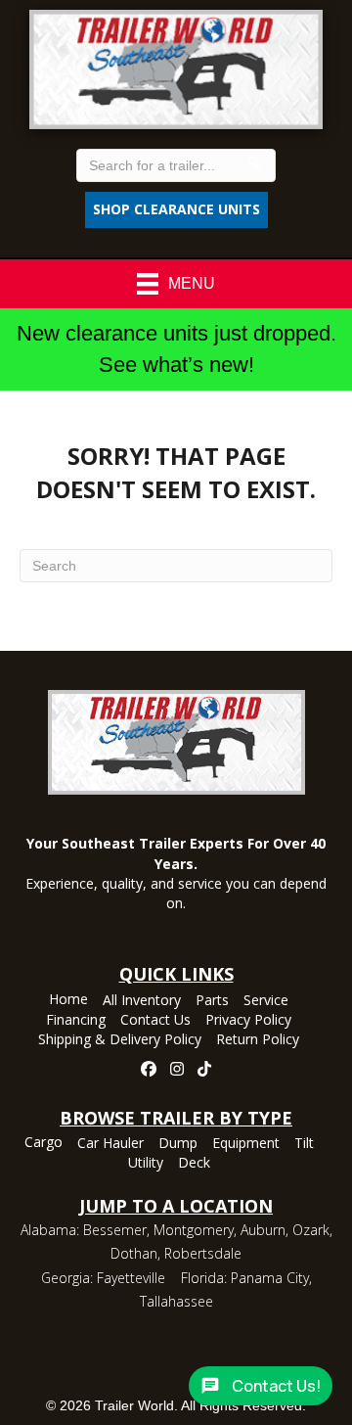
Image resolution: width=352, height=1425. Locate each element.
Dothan (133, 1253)
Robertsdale (203, 1253)
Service (265, 1001)
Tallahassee (176, 1301)
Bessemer (115, 1229)
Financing (76, 1021)
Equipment (246, 1144)
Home (68, 1000)
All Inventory (142, 1001)
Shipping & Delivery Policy (119, 1040)
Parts (212, 1001)
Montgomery (194, 1229)
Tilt (304, 1144)
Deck (194, 1164)
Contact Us (155, 1021)
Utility (145, 1164)
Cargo (43, 1143)
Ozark (311, 1229)
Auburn (263, 1229)
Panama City (270, 1277)
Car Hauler (110, 1144)
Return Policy (257, 1040)
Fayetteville (131, 1277)
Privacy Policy (248, 1021)
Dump (178, 1144)
